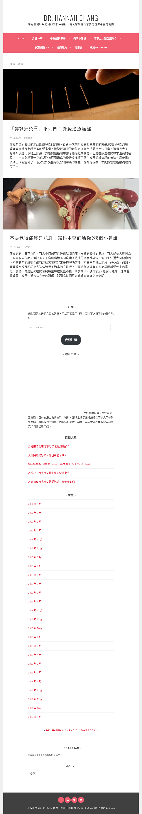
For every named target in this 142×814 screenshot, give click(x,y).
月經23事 (37, 38)
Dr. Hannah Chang (71, 18)
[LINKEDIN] (68, 800)
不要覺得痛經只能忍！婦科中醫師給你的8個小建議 (64, 237)
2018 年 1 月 (34, 681)
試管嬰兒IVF (42, 47)
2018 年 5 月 (34, 646)
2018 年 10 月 (35, 628)
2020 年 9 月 (34, 504)
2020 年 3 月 (34, 521)
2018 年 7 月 (34, 637)
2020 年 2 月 (34, 530)
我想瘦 (78, 47)
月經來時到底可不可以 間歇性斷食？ (49, 446)
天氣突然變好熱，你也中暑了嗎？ (47, 455)
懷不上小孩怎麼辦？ (105, 38)
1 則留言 (27, 247)
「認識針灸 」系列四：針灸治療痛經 (50, 128)
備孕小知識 (79, 38)
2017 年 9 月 (34, 717)
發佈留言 (27, 138)
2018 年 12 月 (35, 610)
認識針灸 (62, 47)
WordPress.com (87, 807)
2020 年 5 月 (34, 512)
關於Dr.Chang (98, 47)
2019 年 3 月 (34, 583)
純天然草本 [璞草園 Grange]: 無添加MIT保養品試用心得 (59, 464)
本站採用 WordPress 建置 (42, 807)
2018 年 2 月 (34, 672)
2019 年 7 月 (34, 566)
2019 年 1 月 (34, 601)
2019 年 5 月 (34, 575)
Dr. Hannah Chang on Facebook (71, 730)
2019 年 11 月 (35, 548)
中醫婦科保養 (58, 38)
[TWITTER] (74, 800)
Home (21, 38)
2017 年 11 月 (35, 699)
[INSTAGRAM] (81, 800)
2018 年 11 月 (35, 619)
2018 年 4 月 (34, 654)
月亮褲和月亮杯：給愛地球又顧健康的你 (51, 481)
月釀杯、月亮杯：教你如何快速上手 (49, 472)
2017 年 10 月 (35, 708)
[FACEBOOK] (61, 800)
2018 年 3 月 (34, 663)
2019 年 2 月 (34, 592)
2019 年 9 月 (34, 557)
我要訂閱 (71, 340)
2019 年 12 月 (35, 539)
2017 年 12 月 (35, 690)
